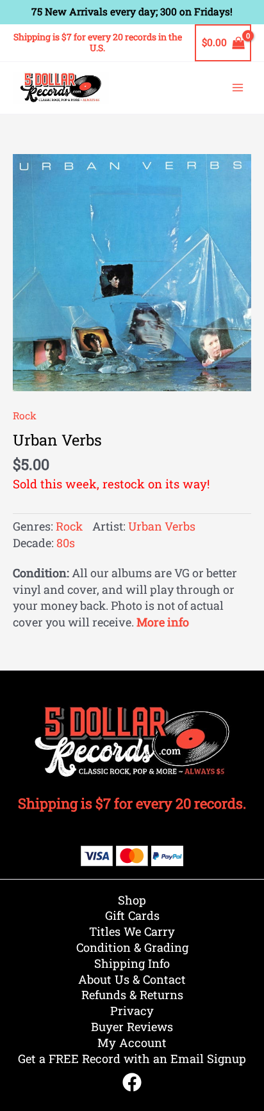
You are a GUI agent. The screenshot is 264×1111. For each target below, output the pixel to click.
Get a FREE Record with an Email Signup (132, 1058)
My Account (132, 1042)
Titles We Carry (132, 931)
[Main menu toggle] (237, 87)
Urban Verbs (161, 526)
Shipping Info (132, 963)
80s (65, 542)
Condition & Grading (132, 947)
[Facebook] (132, 1082)
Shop (132, 900)
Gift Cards (132, 915)
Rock (25, 415)
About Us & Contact (132, 979)
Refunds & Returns (132, 994)
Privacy (132, 1010)
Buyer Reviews (132, 1026)
